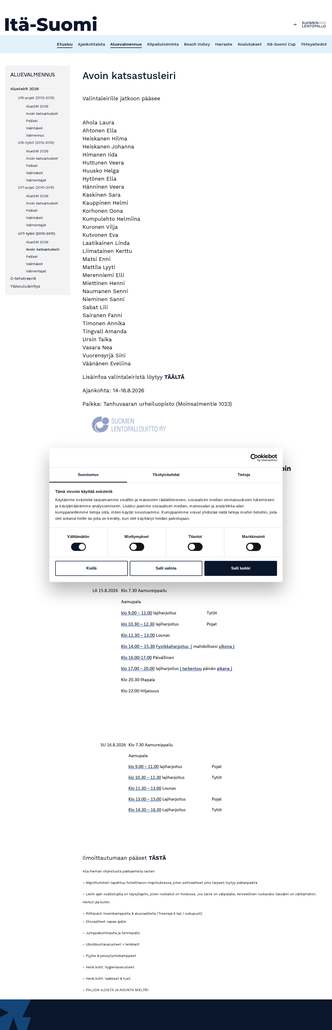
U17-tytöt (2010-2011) (36, 233)
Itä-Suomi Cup (281, 44)
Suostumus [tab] (88, 474)
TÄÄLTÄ (174, 377)
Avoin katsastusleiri (42, 113)
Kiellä (91, 568)
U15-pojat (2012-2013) (36, 98)
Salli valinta (166, 568)
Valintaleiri (34, 128)
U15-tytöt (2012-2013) (36, 142)
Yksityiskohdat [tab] (166, 474)
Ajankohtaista (91, 44)
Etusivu (65, 44)
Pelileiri (32, 121)
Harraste (223, 44)
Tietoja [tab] (244, 474)
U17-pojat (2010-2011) (36, 187)
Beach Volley (197, 44)
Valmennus (35, 135)
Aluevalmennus (126, 44)
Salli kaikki (240, 568)
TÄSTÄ (157, 858)
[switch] (136, 547)
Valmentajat (36, 180)
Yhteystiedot (314, 44)
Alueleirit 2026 (24, 88)
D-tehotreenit (23, 278)
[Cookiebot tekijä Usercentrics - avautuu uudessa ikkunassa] (254, 457)
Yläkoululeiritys (25, 286)
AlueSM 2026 (37, 106)
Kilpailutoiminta (163, 44)
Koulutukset (250, 44)
